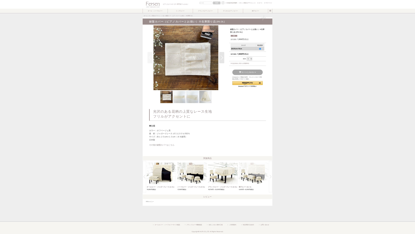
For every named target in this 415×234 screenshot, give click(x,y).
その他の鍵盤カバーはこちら (161, 145)
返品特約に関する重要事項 (240, 63)
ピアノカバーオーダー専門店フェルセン (175, 4)
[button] (155, 11)
